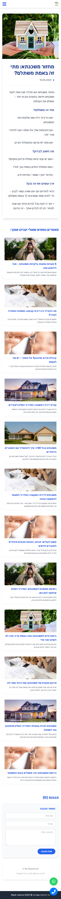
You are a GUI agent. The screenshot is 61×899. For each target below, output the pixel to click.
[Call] (54, 892)
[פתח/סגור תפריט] (4, 4)
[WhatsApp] (54, 881)
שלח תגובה (46, 851)
